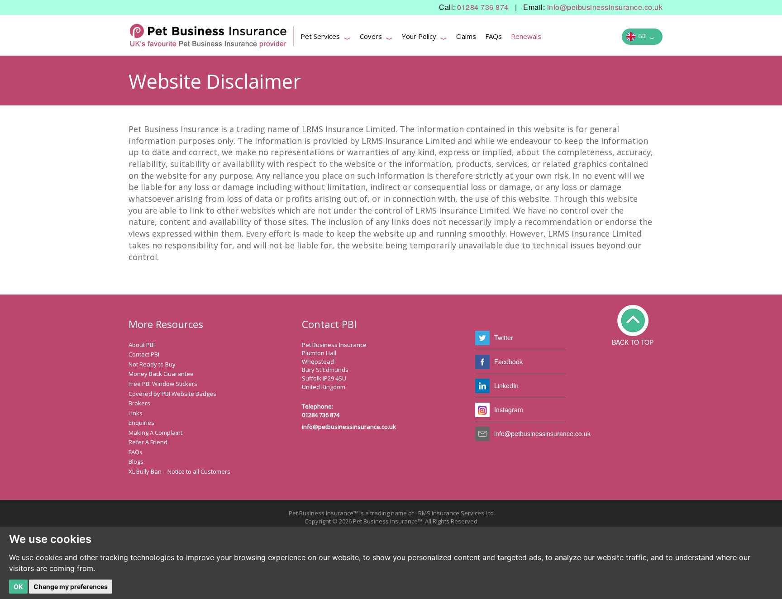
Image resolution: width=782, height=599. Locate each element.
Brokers (139, 403)
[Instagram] (482, 410)
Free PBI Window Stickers (163, 384)
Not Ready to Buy (152, 364)
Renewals (526, 36)
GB (645, 37)
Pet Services (325, 37)
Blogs (136, 461)
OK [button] (18, 586)
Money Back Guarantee (161, 374)
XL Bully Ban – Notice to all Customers (179, 471)
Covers (376, 37)
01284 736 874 (483, 7)
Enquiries (141, 422)
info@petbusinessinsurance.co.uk (605, 7)
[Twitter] (482, 338)
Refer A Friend (148, 442)
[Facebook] (482, 362)
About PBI (142, 345)
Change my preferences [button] (70, 586)
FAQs (493, 36)
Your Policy (424, 37)
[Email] (482, 434)
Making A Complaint (155, 432)
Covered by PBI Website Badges (172, 394)
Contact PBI (144, 354)
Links (136, 413)
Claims (466, 36)
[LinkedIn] (482, 386)
